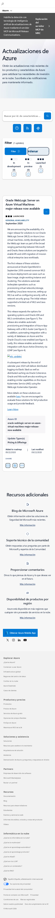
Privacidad (34, 895)
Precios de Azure (10, 709)
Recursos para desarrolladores (15, 805)
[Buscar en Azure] (2, 3)
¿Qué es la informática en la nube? (17, 838)
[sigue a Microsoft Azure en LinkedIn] (19, 640)
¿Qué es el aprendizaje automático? (17, 847)
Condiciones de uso (11, 899)
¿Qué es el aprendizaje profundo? (16, 852)
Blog (5, 801)
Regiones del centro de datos (15, 676)
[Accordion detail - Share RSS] (15, 465)
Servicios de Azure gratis (13, 713)
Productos (7, 704)
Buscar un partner (10, 783)
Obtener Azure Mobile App (23, 632)
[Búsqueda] (47, 115)
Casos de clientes (10, 690)
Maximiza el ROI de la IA (13, 727)
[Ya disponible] (40, 170)
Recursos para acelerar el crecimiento (18, 746)
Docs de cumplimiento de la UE (36, 904)
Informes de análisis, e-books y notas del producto (23, 819)
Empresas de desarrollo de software (17, 773)
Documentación (10, 796)
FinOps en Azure (10, 723)
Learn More (12, 409)
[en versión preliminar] (28, 174)
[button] (17, 128)
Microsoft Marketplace (12, 778)
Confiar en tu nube (11, 681)
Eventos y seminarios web (13, 815)
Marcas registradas (27, 899)
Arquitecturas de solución (13, 750)
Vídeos (6, 824)
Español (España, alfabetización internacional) (25, 879)
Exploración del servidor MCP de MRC (41, 25)
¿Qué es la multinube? (12, 842)
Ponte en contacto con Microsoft (16, 895)
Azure (5, 10)
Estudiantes (8, 810)
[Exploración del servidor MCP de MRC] (38, 128)
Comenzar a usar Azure (12, 667)
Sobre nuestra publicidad (13, 904)
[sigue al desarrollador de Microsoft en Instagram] (13, 640)
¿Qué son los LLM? (11, 861)
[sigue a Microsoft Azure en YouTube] (25, 640)
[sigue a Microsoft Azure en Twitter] (7, 640)
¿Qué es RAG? (9, 871)
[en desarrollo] (14, 174)
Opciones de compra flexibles (15, 718)
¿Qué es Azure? (9, 662)
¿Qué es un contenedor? (13, 866)
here (18, 396)
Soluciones (8, 741)
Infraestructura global (12, 672)
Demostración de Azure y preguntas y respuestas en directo (26, 760)
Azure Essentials (10, 686)
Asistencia (7, 755)
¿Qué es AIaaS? (9, 856)
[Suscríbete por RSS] (27, 128)
